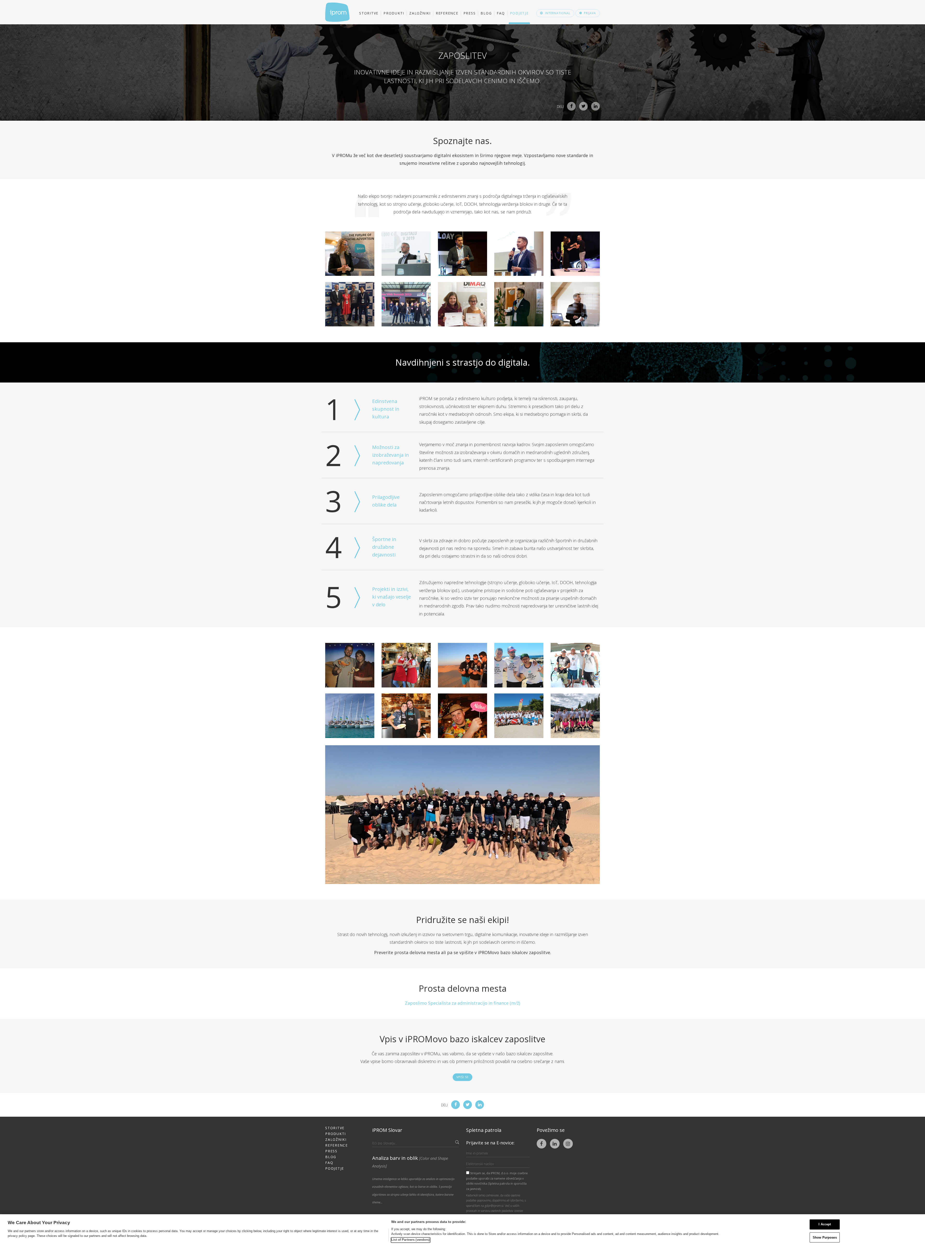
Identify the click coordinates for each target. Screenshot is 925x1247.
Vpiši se (462, 1077)
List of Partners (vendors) (410, 1239)
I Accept (825, 1224)
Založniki (420, 13)
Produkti (393, 13)
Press (469, 13)
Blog (486, 13)
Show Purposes (825, 1237)
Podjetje (519, 13)
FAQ (501, 13)
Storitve (368, 13)
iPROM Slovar (387, 1130)
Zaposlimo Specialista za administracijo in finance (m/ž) (462, 1003)
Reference (447, 13)
